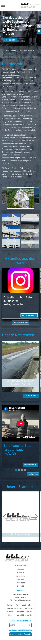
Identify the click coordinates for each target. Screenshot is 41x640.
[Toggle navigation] (3, 5)
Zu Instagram (28, 315)
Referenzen (20, 576)
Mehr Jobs (33, 474)
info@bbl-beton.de (24, 612)
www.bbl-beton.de (24, 615)
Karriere (20, 579)
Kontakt (20, 586)
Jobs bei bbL (9, 40)
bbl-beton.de (29, 50)
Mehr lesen (6, 342)
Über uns (20, 569)
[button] (4, 293)
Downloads (20, 583)
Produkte (20, 572)
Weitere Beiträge (20, 322)
